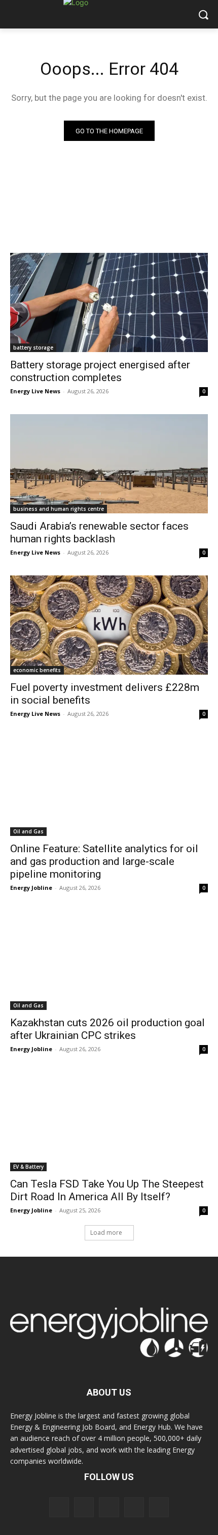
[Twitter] (134, 1507)
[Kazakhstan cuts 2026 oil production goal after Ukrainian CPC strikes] (109, 960)
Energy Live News (35, 391)
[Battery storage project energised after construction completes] (109, 302)
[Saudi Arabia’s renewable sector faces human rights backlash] (109, 463)
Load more (106, 1232)
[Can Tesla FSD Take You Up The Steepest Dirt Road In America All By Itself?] (109, 1121)
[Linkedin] (109, 1507)
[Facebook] (59, 1507)
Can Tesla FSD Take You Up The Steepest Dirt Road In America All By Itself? (107, 1190)
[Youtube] (159, 1507)
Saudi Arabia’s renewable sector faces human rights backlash (99, 532)
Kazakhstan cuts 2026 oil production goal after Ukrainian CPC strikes (107, 1029)
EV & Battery (28, 1166)
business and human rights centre (58, 508)
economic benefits (37, 670)
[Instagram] (84, 1507)
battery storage (33, 347)
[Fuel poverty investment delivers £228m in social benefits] (109, 625)
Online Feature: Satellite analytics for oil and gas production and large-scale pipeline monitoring (104, 861)
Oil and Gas (28, 831)
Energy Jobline (31, 887)
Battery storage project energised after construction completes (100, 371)
